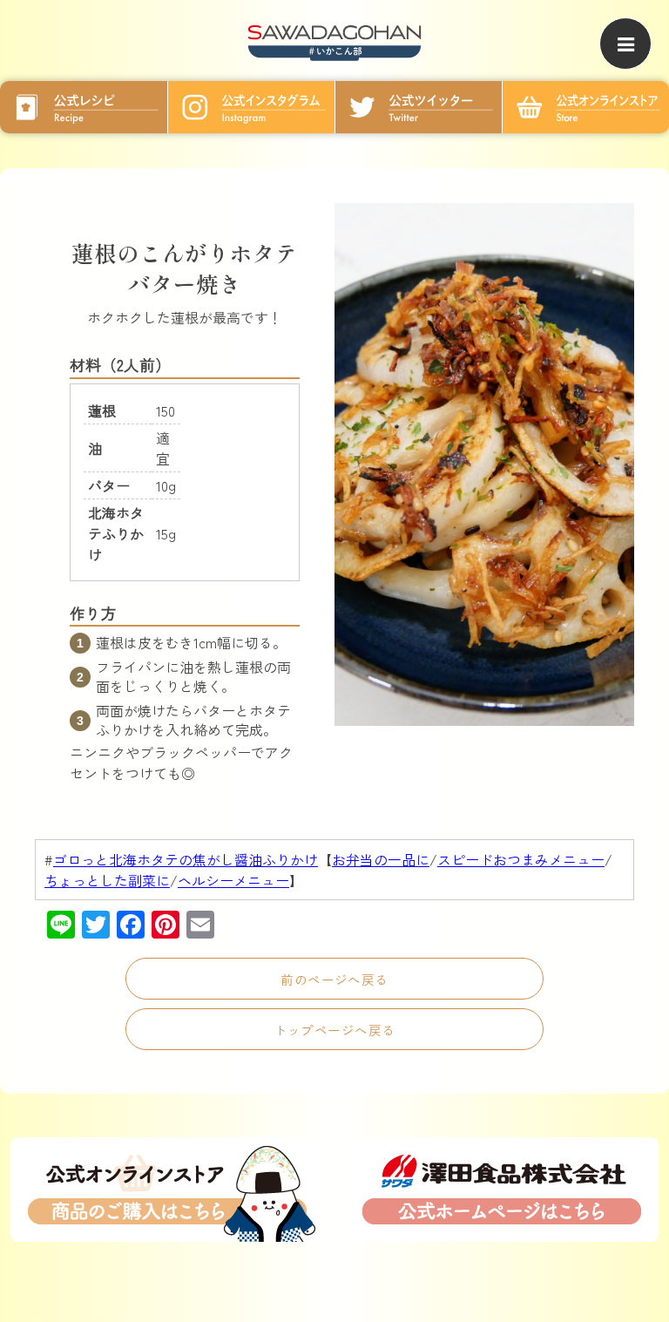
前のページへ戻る (334, 979)
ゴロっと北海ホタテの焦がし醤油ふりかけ (185, 859)
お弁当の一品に (380, 859)
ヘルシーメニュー (233, 880)
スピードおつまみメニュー (521, 859)
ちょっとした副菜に (107, 880)
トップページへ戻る (334, 1029)
